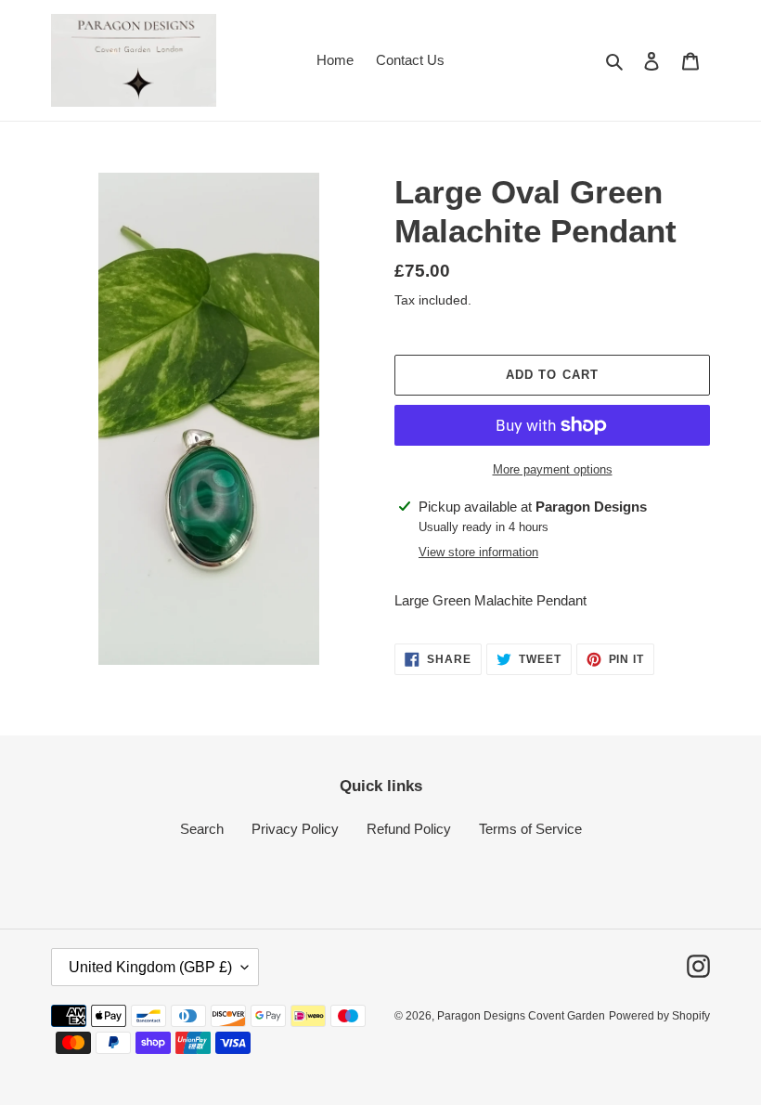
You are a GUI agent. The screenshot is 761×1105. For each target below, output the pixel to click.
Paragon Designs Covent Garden (521, 1015)
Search (202, 829)
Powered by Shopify (659, 1015)
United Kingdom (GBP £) (150, 967)
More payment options (553, 469)
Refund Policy (409, 829)
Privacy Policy (295, 829)
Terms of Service (530, 829)
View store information (478, 552)
